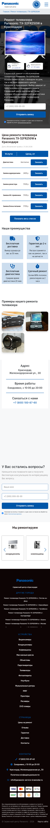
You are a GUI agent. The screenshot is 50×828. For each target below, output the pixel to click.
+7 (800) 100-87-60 (25, 402)
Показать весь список (25, 218)
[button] (4, 550)
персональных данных (24, 122)
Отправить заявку (25, 114)
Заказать (39, 162)
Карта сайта (43, 821)
